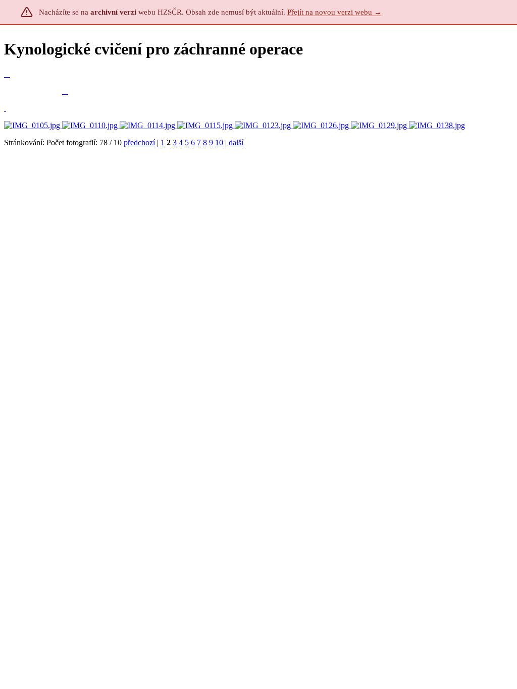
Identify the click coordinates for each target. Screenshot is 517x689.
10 (219, 142)
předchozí (139, 142)
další (236, 142)
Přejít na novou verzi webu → (334, 12)
